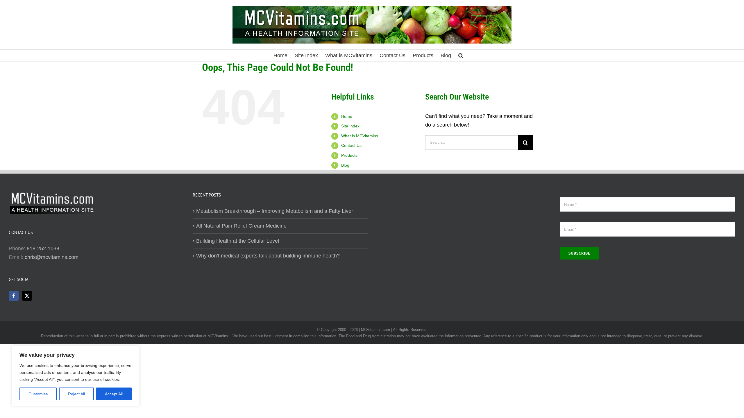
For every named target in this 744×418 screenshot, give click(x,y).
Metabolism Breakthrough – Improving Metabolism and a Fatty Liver (274, 211)
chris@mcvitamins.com (51, 257)
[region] (76, 375)
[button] (460, 55)
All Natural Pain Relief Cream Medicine (241, 226)
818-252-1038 (43, 248)
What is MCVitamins (359, 136)
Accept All (114, 394)
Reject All (76, 394)
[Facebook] (14, 296)
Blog (345, 165)
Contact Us (351, 145)
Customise (38, 394)
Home (346, 116)
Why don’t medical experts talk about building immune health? (268, 256)
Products (349, 155)
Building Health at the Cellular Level (237, 241)
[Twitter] (27, 296)
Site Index (350, 126)
